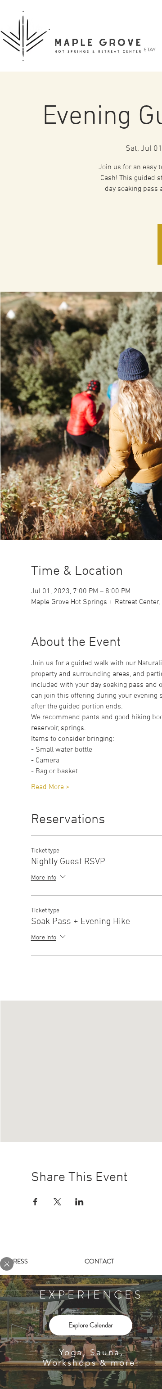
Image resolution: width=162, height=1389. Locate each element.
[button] (7, 1264)
